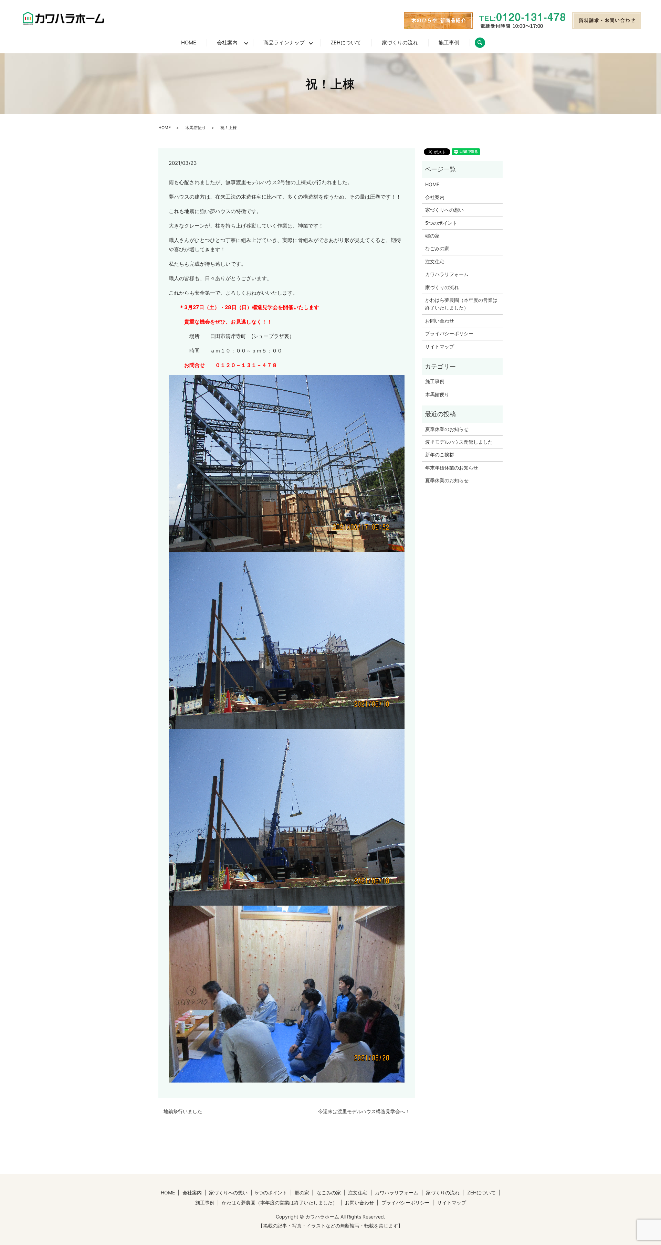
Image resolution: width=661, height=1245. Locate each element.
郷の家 (432, 236)
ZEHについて (345, 42)
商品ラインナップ (284, 42)
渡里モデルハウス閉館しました (459, 442)
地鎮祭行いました (183, 1111)
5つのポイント (441, 223)
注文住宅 (434, 261)
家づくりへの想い (444, 210)
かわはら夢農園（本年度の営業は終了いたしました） (461, 303)
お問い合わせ (439, 321)
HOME (188, 42)
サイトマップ (439, 346)
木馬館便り (195, 127)
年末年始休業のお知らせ (451, 468)
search (485, 42)
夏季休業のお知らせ (447, 429)
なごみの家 (437, 248)
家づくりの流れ (400, 42)
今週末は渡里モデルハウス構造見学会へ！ (364, 1111)
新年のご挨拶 (439, 454)
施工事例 (449, 42)
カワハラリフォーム (447, 274)
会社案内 (227, 42)
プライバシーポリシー (449, 333)
